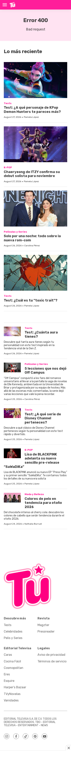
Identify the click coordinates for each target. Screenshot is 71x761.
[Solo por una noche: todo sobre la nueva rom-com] (35, 208)
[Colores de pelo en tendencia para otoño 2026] (12, 498)
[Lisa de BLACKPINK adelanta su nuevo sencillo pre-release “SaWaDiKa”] (12, 453)
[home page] (12, 5)
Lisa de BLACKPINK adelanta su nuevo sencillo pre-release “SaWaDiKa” (31, 460)
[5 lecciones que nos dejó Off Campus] (12, 367)
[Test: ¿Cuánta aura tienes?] (12, 331)
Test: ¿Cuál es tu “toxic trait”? (30, 300)
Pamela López (31, 117)
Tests (8, 103)
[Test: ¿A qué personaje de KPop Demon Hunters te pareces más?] (35, 80)
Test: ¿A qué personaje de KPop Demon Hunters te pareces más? (32, 109)
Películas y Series (15, 231)
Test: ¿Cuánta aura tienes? (41, 334)
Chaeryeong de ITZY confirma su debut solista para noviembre (32, 174)
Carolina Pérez (32, 245)
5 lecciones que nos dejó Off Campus (45, 370)
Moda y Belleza (34, 494)
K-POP (8, 167)
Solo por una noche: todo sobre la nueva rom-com (32, 238)
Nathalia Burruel (33, 523)
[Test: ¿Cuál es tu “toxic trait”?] (35, 273)
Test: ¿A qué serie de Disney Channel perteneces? (43, 418)
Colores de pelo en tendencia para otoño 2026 (43, 503)
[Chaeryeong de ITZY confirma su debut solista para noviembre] (35, 144)
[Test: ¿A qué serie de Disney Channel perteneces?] (12, 413)
